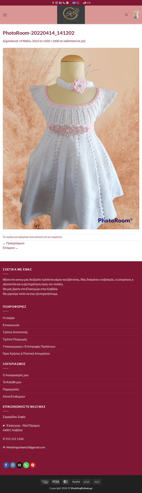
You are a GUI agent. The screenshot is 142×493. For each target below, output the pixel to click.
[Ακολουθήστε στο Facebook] (53, 3)
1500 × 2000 (51, 41)
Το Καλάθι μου (12, 382)
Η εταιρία (8, 318)
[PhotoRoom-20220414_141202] (71, 138)
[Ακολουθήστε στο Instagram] (56, 3)
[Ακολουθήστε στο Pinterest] (67, 3)
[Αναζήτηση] (126, 14)
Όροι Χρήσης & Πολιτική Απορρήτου (26, 353)
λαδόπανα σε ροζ (74, 41)
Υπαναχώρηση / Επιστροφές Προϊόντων (29, 346)
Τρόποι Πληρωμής (15, 339)
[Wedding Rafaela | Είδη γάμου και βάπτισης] (71, 15)
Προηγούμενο (13, 243)
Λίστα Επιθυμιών (14, 396)
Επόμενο (10, 247)
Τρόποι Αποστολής (15, 332)
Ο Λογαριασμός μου (16, 375)
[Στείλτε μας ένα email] (60, 3)
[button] (5, 14)
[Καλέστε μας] (64, 3)
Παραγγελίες (11, 389)
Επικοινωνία (11, 325)
